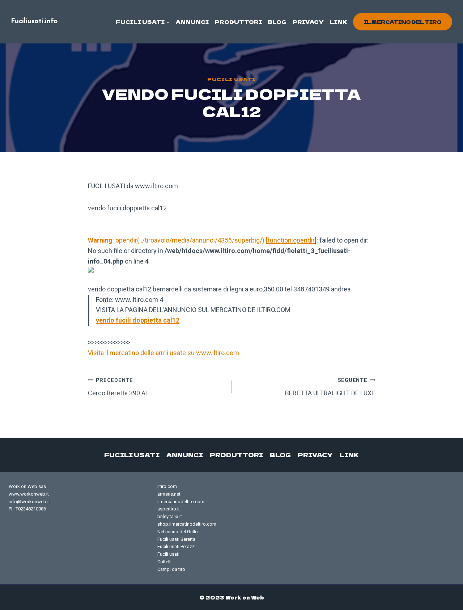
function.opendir (291, 240)
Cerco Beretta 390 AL (118, 387)
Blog (277, 21)
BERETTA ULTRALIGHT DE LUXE (330, 387)
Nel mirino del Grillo (177, 531)
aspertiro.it (168, 509)
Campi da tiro (171, 569)
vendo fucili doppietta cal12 (137, 320)
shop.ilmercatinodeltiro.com (186, 524)
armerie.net (168, 494)
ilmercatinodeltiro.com (180, 501)
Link (338, 21)
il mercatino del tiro (402, 21)
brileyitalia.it (169, 516)
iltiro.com (167, 486)
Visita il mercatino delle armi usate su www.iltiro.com (163, 353)
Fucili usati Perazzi (176, 546)
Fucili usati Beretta (176, 539)
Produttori (238, 21)
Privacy (308, 21)
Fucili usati (231, 79)
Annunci (192, 21)
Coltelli (164, 561)
